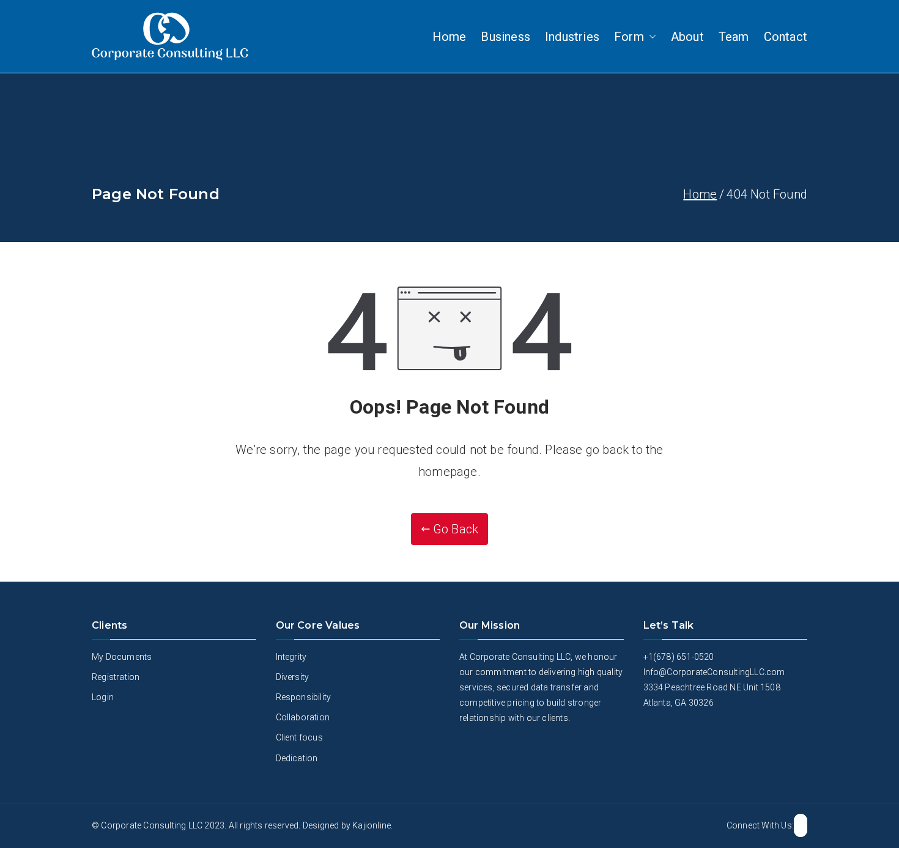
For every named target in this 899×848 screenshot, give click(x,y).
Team (734, 36)
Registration (115, 677)
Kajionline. (372, 825)
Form (629, 36)
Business (505, 36)
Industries (572, 36)
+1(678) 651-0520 (678, 657)
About (687, 36)
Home (449, 36)
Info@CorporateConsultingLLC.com (714, 672)
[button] (650, 37)
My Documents (122, 657)
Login (103, 697)
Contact (785, 36)
